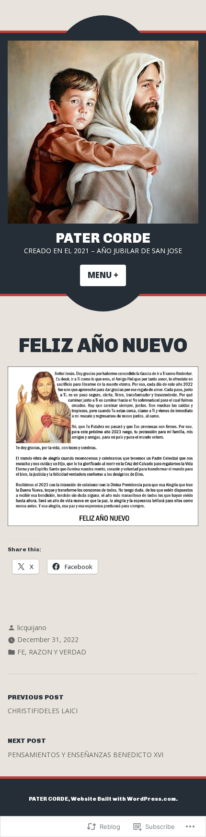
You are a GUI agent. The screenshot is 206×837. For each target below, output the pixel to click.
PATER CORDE (103, 238)
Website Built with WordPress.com (123, 798)
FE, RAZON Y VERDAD (51, 651)
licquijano (31, 627)
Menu (107, 274)
